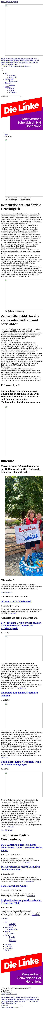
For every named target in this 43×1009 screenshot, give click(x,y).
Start (6, 73)
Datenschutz (9, 948)
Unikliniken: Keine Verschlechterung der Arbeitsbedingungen (21, 763)
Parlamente (12, 77)
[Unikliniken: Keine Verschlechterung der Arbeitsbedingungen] (21, 784)
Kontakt (7, 87)
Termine (7, 83)
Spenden (12, 90)
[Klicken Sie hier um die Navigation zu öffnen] (2, 70)
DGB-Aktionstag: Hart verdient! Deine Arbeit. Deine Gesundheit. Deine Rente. (21, 847)
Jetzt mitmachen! (6, 592)
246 (6, 830)
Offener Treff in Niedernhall (16, 601)
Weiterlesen (12, 613)
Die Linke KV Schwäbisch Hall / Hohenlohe (16, 66)
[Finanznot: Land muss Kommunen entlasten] (21, 715)
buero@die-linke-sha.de (9, 994)
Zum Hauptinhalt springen (9, 2)
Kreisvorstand (13, 81)
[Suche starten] (21, 96)
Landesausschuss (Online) (14, 885)
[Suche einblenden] (2, 68)
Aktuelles (12, 75)
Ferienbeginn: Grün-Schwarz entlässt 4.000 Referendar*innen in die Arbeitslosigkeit (21, 625)
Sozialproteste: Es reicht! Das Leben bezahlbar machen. (20, 868)
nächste (10, 830)
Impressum (12, 92)
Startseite (8, 944)
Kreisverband (9, 79)
